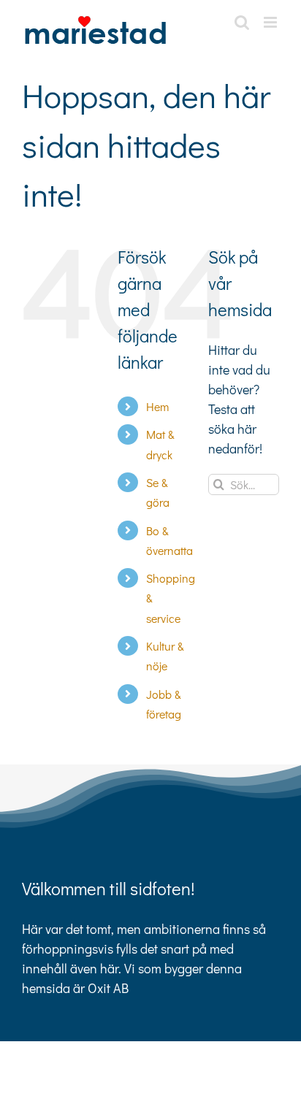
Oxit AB (108, 988)
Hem (157, 406)
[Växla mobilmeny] (271, 22)
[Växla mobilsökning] (242, 22)
